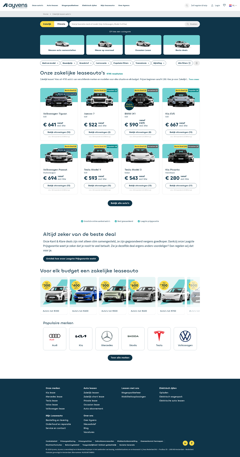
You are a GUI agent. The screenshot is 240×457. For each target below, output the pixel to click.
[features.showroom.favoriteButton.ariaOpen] (224, 5)
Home (45, 14)
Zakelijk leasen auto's (61, 14)
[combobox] (127, 24)
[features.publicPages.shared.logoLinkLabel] (15, 5)
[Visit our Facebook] (191, 443)
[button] (195, 296)
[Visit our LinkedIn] (185, 443)
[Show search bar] (187, 5)
